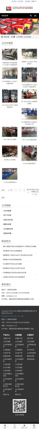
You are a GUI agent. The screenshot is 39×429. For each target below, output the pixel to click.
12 (31, 32)
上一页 (10, 190)
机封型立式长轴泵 (10, 159)
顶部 (34, 427)
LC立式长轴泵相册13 (29, 163)
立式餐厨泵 (6, 349)
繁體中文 (33, 1)
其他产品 (6, 394)
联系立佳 (24, 427)
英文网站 (20, 1)
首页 (12, 36)
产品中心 (6, 335)
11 (29, 32)
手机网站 (14, 1)
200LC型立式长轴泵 (9, 139)
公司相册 (20, 36)
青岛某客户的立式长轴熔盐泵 (12, 251)
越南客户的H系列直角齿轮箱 (12, 259)
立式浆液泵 (6, 364)
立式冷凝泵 (6, 367)
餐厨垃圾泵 (7, 224)
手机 (14, 427)
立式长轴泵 (27, 36)
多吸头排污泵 (8, 219)
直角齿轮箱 (7, 233)
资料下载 (30, 338)
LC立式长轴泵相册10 (10, 182)
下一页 (34, 194)
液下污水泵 (7, 215)
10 (27, 32)
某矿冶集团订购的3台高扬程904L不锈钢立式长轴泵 (19, 246)
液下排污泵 (30, 349)
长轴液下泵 (6, 338)
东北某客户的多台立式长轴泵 (12, 264)
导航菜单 (5, 16)
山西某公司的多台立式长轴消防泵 (14, 277)
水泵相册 (18, 335)
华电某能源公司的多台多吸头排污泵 (14, 272)
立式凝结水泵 (8, 228)
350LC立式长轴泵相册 (29, 139)
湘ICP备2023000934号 (9, 316)
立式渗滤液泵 (31, 353)
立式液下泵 (6, 353)
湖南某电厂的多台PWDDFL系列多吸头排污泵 (17, 255)
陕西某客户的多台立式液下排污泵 (14, 268)
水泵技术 (30, 335)
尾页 (3, 197)
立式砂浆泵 (6, 370)
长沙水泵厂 (21, 316)
